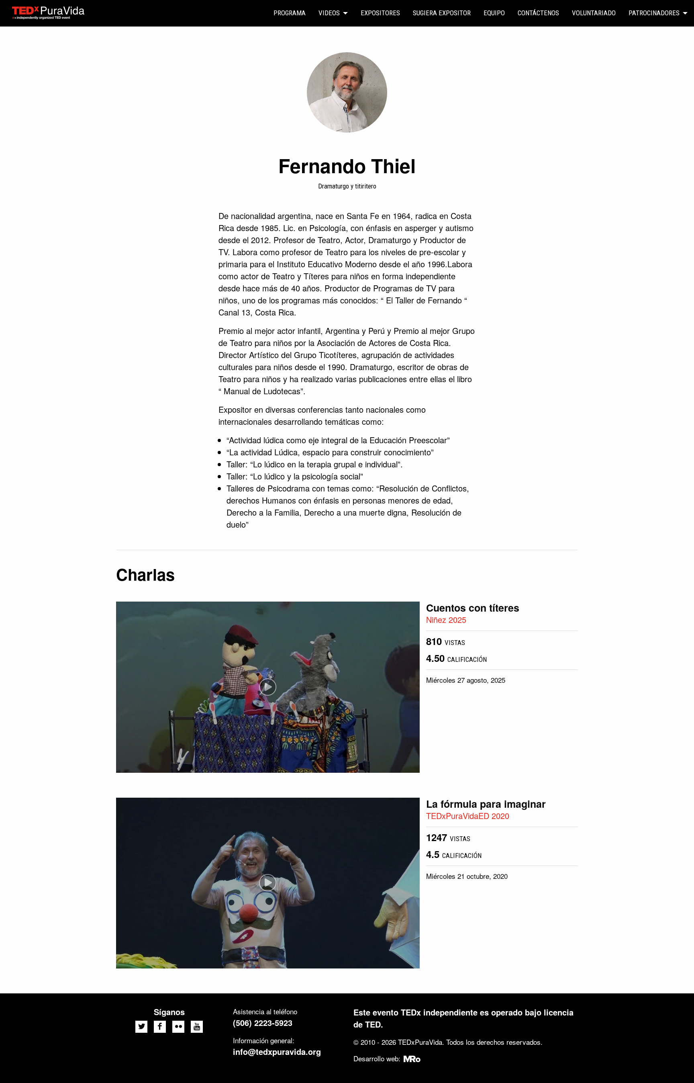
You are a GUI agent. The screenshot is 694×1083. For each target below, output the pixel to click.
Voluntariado (594, 13)
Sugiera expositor (442, 13)
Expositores (380, 13)
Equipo (494, 13)
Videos (329, 13)
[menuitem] (289, 13)
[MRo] (412, 1058)
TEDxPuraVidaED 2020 (467, 815)
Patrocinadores (654, 13)
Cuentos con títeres (472, 607)
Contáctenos (538, 13)
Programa (290, 13)
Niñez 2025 (446, 619)
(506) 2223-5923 (262, 1022)
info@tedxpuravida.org (277, 1051)
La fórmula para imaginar (486, 803)
